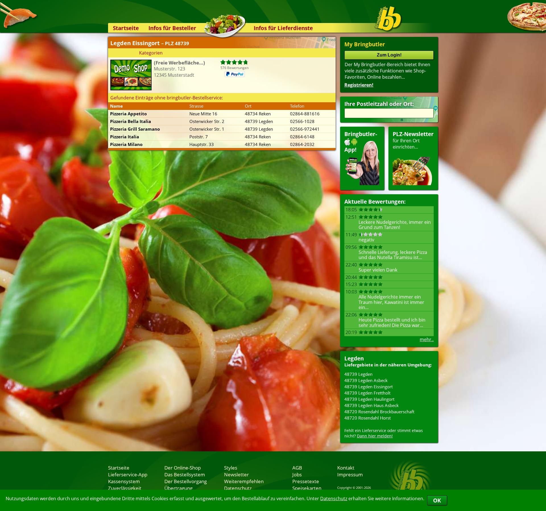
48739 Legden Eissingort (368, 386)
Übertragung (178, 488)
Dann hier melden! (375, 436)
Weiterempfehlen (244, 481)
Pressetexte (305, 481)
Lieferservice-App (127, 474)
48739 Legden (358, 374)
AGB (297, 467)
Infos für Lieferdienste (283, 28)
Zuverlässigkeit (124, 488)
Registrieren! (358, 85)
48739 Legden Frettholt (367, 393)
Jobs (297, 474)
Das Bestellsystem (184, 474)
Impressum (350, 474)
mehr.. (427, 339)
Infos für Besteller (172, 28)
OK (437, 500)
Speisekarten (306, 488)
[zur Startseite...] (388, 19)
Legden (354, 358)
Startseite (126, 28)
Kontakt (345, 467)
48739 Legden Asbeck (366, 380)
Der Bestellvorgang (185, 481)
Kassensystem (124, 481)
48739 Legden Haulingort (369, 399)
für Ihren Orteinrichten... (413, 140)
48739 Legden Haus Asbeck (371, 405)
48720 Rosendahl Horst (367, 418)
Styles (230, 467)
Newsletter (236, 474)
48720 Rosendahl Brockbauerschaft (379, 411)
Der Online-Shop (182, 467)
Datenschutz (333, 498)
